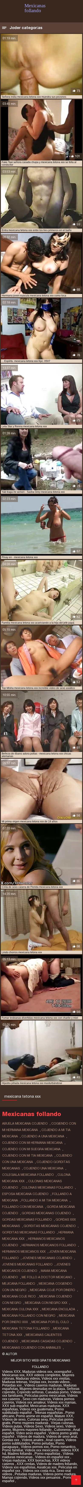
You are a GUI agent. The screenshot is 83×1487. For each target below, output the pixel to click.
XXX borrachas (38, 1460)
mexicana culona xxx (20, 1309)
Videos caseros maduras (43, 1385)
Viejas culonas (62, 1423)
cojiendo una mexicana (43, 1168)
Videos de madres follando (56, 1464)
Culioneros (63, 1430)
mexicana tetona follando (26, 1328)
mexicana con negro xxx (46, 1303)
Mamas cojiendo (14, 1477)
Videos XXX (11, 1371)
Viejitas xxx (37, 1382)
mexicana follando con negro (28, 1315)
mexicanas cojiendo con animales (31, 1347)
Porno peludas (43, 1443)
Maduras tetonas (14, 1382)
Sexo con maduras (37, 1399)
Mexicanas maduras (45, 1406)
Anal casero (55, 1440)
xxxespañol (63, 1371)
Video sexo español (31, 1433)
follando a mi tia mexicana (44, 1200)
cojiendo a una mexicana (42, 1136)
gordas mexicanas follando (27, 1219)
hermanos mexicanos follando (49, 1245)
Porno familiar (12, 1450)
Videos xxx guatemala (36, 1409)
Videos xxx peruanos (45, 1477)
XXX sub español (15, 1406)
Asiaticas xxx (47, 1467)
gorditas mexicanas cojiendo (50, 1226)
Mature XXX (64, 1416)
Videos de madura (30, 1436)
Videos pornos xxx (35, 1447)
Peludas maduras (28, 1474)
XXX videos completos (43, 1375)
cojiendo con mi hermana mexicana (32, 1142)
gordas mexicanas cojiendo (46, 1213)
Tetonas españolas (49, 1412)
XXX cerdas (26, 1464)
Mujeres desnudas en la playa (42, 1389)
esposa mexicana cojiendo (25, 1194)
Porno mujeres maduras (30, 1423)
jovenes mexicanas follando (27, 1264)
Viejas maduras (14, 1460)
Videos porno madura (59, 1474)
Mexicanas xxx (13, 1375)
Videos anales (33, 1440)
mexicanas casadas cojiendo (47, 1341)
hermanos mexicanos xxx (24, 1251)
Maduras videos (28, 1378)
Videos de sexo (14, 1419)
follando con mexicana (22, 1206)
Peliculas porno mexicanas (44, 1395)
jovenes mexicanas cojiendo (47, 1258)
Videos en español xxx (52, 1457)
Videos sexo (54, 1426)
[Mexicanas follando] (76, 1480)
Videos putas (12, 1426)
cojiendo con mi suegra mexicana (31, 1149)
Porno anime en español (34, 1416)
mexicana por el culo (50, 1322)
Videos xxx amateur (30, 1402)
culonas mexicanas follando (47, 1187)
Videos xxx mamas (61, 1402)
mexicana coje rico (19, 1296)
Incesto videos (59, 1382)
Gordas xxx (11, 1440)
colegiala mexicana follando (28, 1174)
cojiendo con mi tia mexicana (27, 1155)
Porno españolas (47, 1453)
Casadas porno (57, 1392)
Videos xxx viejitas (56, 1378)
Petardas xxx (12, 1385)
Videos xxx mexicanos (42, 1450)
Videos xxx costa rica (39, 1470)
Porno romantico (62, 1447)
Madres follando (20, 1453)
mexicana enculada (58, 1309)
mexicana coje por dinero (52, 1290)
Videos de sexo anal (61, 1436)
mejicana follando (18, 1283)
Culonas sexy (37, 1419)
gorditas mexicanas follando (28, 1232)
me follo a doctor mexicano (47, 1277)
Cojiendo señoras (30, 1392)
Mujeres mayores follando (32, 1430)
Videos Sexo (33, 1426)
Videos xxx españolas (18, 1467)
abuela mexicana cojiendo (25, 1123)
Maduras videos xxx (37, 1371)
